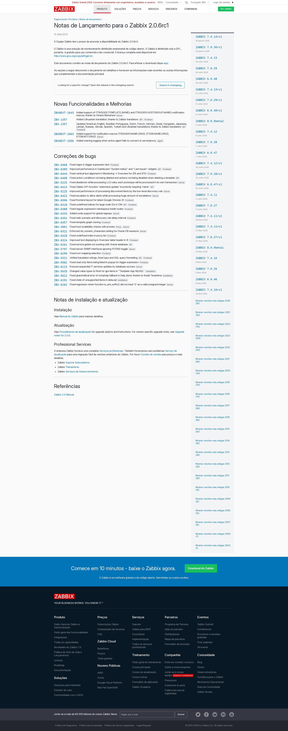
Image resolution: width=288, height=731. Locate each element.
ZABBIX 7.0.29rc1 (209, 99)
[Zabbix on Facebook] (206, 714)
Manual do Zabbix (69, 316)
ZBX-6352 (60, 218)
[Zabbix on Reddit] (214, 714)
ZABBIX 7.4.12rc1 (209, 163)
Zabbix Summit (205, 624)
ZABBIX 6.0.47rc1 (209, 184)
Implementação (140, 639)
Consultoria (138, 634)
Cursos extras (139, 677)
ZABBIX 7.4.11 (206, 194)
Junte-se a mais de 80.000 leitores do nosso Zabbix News (85, 714)
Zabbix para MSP (141, 629)
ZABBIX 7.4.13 (206, 57)
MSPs (160, 2)
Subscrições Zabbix (108, 624)
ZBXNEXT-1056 (64, 140)
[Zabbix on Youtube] (231, 714)
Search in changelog (170, 85)
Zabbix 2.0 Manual (64, 394)
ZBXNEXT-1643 (64, 112)
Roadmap (59, 665)
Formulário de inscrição (177, 644)
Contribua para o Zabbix (210, 677)
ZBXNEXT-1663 (64, 134)
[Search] (186, 2)
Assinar (181, 714)
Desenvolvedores (206, 672)
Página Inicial (60, 19)
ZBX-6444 (60, 173)
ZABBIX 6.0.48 (206, 78)
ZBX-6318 (60, 204)
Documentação (62, 670)
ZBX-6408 (60, 178)
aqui (166, 63)
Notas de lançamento (90, 19)
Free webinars (205, 642)
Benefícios (103, 648)
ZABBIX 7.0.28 (206, 142)
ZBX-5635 (60, 271)
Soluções (60, 678)
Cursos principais (141, 667)
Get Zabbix (225, 9)
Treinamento (72, 367)
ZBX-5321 (60, 258)
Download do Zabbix (201, 568)
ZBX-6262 (60, 284)
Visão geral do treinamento (146, 662)
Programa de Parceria (176, 624)
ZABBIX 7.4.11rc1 (209, 226)
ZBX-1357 (60, 119)
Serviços (138, 617)
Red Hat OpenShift (107, 687)
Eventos (203, 617)
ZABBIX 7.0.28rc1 (209, 173)
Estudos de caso (63, 690)
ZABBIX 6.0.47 (206, 152)
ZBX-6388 (60, 209)
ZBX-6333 (60, 213)
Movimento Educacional (210, 681)
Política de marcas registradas (174, 692)
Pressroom (171, 680)
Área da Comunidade (208, 686)
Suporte (136, 624)
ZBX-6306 (60, 200)
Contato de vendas (151, 354)
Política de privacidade (90, 725)
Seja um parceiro (174, 629)
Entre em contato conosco (179, 662)
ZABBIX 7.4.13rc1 (209, 89)
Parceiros (171, 617)
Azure (100, 677)
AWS (100, 672)
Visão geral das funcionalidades (71, 632)
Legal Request (144, 725)
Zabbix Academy (141, 686)
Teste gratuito (104, 658)
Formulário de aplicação (145, 681)
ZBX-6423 (60, 195)
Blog (199, 662)
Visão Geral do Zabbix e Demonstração (67, 626)
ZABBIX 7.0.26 (206, 268)
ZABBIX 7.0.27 (206, 205)
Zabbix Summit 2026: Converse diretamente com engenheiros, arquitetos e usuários (113, 2)
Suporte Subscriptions (78, 362)
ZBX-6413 (60, 187)
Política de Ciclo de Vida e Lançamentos (68, 654)
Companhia (172, 655)
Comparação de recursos (111, 629)
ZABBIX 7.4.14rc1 (209, 36)
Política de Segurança (66, 725)
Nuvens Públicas (108, 665)
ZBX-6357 (60, 222)
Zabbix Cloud (106, 641)
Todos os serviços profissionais (142, 646)
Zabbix (64, 9)
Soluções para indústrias (67, 685)
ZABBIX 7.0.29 (206, 68)
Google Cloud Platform (109, 682)
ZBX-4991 (60, 226)
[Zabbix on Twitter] (198, 714)
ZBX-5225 (60, 182)
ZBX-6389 (60, 169)
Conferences (204, 629)
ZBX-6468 (60, 164)
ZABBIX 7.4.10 (206, 258)
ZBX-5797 (60, 249)
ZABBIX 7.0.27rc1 (209, 237)
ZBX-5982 (60, 262)
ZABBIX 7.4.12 (206, 131)
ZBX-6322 (60, 231)
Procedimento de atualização (75, 331)
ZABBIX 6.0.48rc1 (209, 110)
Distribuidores (172, 634)
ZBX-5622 (60, 275)
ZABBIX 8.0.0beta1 (210, 247)
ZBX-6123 (60, 266)
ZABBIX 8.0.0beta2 (210, 121)
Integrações (60, 637)
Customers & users (175, 685)
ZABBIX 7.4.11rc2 (209, 216)
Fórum (200, 667)
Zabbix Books (204, 691)
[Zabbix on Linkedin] (223, 714)
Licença (58, 660)
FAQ (99, 634)
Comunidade (172, 2)
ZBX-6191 (60, 280)
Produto (59, 617)
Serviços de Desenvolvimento (82, 371)
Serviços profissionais (111, 350)
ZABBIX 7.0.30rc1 (209, 47)
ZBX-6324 (60, 240)
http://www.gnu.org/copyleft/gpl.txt (73, 55)
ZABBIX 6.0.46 (206, 279)
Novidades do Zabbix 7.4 (67, 647)
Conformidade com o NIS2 (68, 695)
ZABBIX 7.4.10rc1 (209, 289)
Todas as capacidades (66, 642)
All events (202, 647)
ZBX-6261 (60, 244)
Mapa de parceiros (175, 639)
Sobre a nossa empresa (177, 667)
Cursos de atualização (144, 672)
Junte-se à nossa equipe (179, 674)
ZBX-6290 (60, 253)
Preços (102, 617)
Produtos (73, 19)
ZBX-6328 (60, 235)
